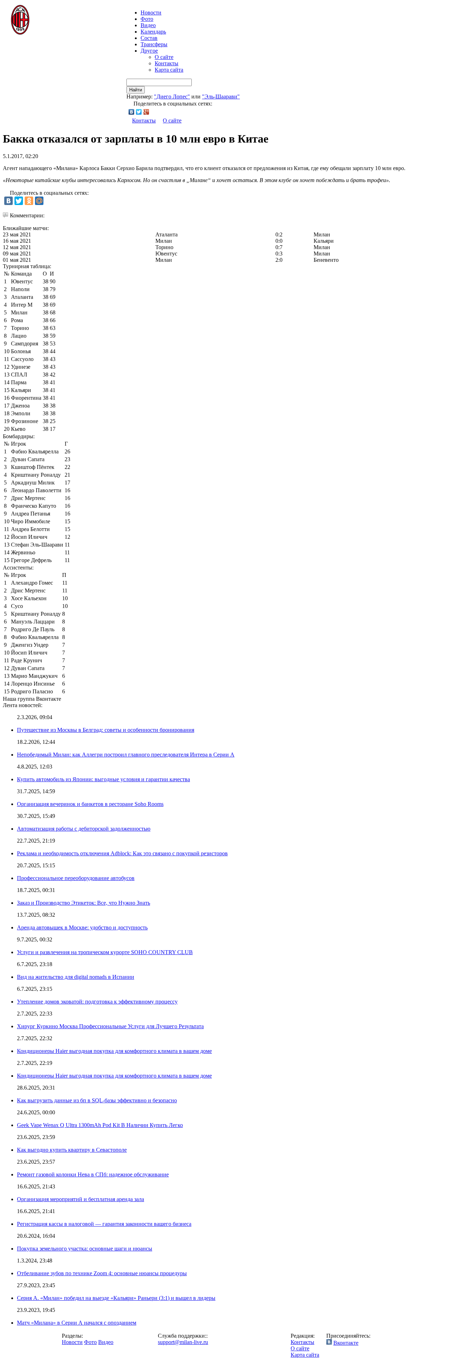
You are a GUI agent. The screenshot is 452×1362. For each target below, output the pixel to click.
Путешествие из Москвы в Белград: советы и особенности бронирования (105, 730)
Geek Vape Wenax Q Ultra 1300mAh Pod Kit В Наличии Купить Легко (100, 1125)
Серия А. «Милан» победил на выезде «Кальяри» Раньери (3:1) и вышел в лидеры (116, 1298)
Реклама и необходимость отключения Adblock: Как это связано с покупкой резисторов (122, 853)
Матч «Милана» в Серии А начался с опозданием (76, 1323)
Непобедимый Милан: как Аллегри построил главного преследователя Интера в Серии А (125, 755)
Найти (135, 89)
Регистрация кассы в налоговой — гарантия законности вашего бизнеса (104, 1224)
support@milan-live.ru (183, 1342)
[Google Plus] (146, 111)
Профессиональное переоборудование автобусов (76, 878)
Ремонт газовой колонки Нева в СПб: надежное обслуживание (93, 1174)
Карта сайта (169, 70)
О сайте (164, 57)
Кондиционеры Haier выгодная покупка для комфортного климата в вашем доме (114, 1051)
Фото (147, 19)
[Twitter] (139, 111)
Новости (72, 1342)
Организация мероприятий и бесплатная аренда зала (80, 1199)
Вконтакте (345, 1343)
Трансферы (154, 44)
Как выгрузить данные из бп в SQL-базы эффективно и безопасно (97, 1100)
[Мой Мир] (39, 201)
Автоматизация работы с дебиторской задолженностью (83, 829)
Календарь (153, 32)
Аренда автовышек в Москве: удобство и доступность (82, 927)
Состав (149, 38)
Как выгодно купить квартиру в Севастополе (72, 1150)
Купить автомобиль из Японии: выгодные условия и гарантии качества (103, 779)
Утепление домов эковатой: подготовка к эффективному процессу (97, 1002)
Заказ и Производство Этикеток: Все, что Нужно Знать (83, 903)
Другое (149, 51)
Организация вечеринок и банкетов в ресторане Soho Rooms (90, 804)
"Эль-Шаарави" (221, 97)
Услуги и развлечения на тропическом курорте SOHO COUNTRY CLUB (105, 952)
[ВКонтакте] (131, 111)
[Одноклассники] (29, 201)
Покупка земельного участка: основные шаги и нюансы (84, 1249)
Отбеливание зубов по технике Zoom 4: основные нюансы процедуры (102, 1273)
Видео (148, 25)
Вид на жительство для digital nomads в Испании (75, 977)
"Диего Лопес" (172, 97)
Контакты (166, 63)
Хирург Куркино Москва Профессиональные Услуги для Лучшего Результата (110, 1026)
